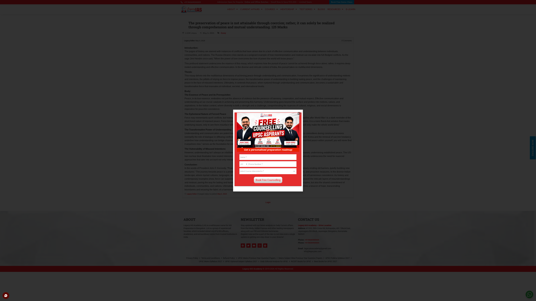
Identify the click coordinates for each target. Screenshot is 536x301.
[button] (299, 113)
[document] (268, 150)
